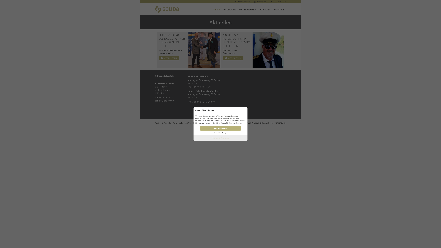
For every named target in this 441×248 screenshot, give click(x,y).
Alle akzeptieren (220, 128)
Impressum (225, 138)
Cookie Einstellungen (220, 133)
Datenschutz (216, 138)
